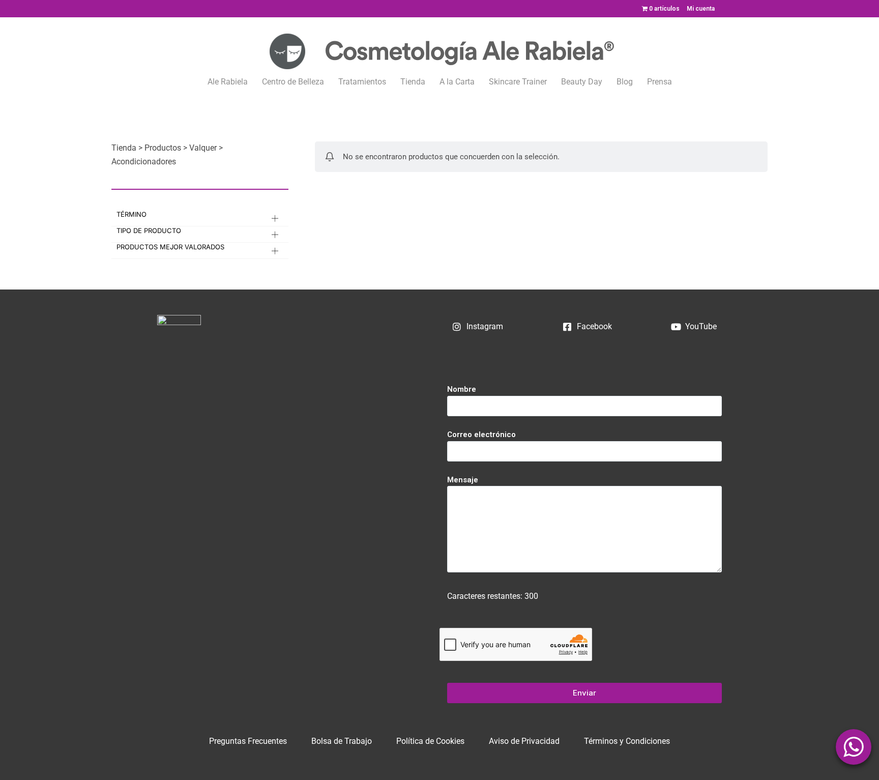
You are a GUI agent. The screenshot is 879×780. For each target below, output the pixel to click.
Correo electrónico (481, 434)
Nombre (461, 389)
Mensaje (462, 479)
